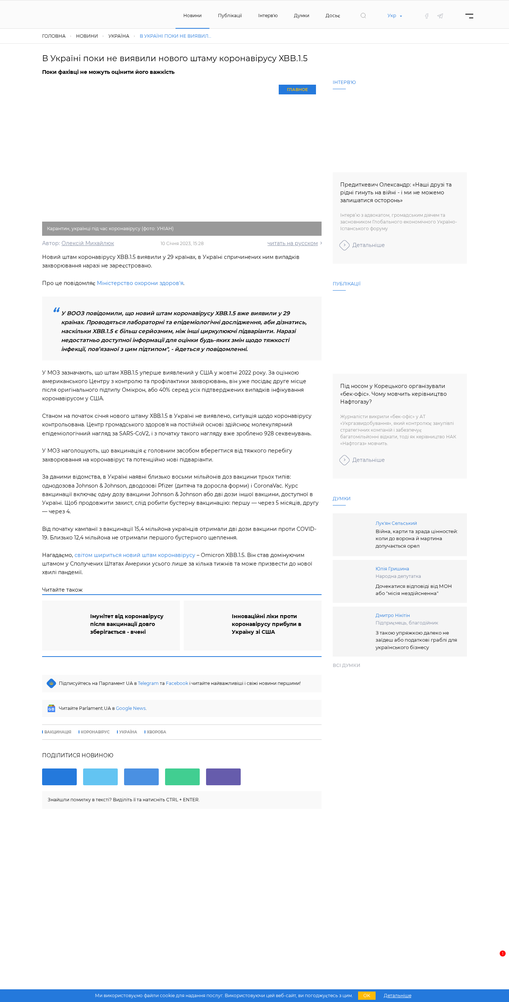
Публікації (230, 15)
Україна (128, 732)
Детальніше (368, 245)
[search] (363, 15)
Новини (192, 15)
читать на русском (293, 243)
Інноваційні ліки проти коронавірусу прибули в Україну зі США (266, 624)
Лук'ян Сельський (396, 523)
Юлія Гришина (392, 569)
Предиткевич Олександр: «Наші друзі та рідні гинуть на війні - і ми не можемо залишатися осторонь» (396, 192)
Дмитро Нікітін (393, 615)
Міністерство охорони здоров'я (140, 283)
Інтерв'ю (268, 15)
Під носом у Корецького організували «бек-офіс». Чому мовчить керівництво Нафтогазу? (393, 394)
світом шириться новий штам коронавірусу (135, 555)
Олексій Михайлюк (87, 243)
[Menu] (469, 16)
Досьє (333, 15)
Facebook (177, 683)
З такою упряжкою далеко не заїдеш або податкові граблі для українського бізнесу (416, 640)
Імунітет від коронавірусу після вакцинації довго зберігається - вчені (127, 624)
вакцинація (57, 732)
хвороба (156, 732)
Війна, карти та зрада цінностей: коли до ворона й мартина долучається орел (417, 538)
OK (366, 995)
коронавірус (95, 732)
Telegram (148, 683)
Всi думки (346, 665)
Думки (301, 15)
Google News (131, 708)
